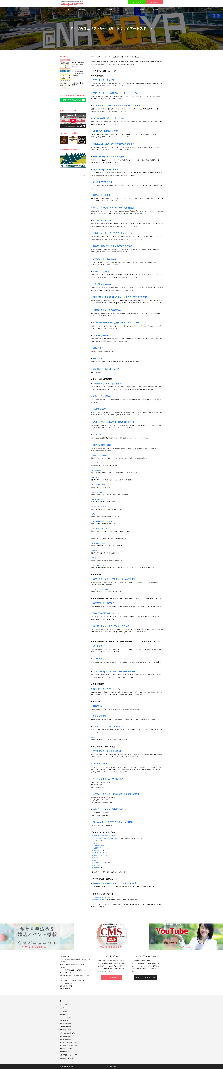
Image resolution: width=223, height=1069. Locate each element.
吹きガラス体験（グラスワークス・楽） (103, 897)
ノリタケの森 (96, 840)
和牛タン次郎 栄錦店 (102, 396)
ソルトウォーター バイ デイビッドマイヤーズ (112, 233)
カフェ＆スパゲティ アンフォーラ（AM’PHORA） (115, 578)
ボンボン (97, 434)
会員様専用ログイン (65, 1020)
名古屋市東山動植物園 (98, 845)
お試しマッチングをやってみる (145, 977)
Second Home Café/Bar (99, 499)
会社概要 (155, 9)
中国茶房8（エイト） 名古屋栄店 (107, 383)
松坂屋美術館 (96, 867)
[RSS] (72, 1066)
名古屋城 (94, 843)
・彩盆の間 (94, 550)
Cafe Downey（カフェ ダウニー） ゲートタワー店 (115, 671)
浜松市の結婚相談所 (65, 1039)
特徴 (126, 9)
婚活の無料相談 (154, 2)
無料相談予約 (111, 977)
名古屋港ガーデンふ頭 (108, 836)
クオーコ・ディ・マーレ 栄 (99, 528)
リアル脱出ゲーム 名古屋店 (99, 862)
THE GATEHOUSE (101, 763)
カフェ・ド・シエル (101, 194)
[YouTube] (67, 1066)
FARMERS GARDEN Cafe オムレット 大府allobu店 (114, 883)
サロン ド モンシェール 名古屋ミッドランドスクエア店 (116, 105)
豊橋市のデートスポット (66, 1049)
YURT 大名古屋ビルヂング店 (105, 131)
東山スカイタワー (97, 850)
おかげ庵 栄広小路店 (102, 444)
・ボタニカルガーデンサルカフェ (100, 543)
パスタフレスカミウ (97, 536)
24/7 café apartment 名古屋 (105, 169)
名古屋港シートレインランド (100, 855)
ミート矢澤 (98, 645)
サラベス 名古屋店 (101, 271)
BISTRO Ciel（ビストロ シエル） (107, 368)
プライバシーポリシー (66, 1017)
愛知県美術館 (96, 865)
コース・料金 (96, 9)
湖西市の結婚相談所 (65, 1036)
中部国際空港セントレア (99, 899)
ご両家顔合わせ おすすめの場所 (68, 1055)
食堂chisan (98, 358)
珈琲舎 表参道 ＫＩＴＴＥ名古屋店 (108, 156)
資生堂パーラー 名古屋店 (104, 602)
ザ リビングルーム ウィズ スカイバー (111, 778)
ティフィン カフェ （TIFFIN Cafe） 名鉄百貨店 (113, 207)
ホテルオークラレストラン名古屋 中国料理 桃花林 (116, 794)
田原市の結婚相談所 (65, 1030)
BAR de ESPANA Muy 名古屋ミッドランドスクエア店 (116, 322)
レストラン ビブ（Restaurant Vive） (109, 726)
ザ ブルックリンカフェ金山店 (100, 589)
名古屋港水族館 (96, 836)
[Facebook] (65, 1066)
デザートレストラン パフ (104, 80)
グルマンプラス (99, 716)
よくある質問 (63, 1011)
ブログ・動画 (141, 9)
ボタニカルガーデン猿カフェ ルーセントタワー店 (115, 92)
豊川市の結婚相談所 (65, 1023)
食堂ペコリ (98, 705)
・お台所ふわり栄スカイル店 (99, 455)
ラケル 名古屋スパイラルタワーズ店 (108, 118)
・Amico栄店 (94, 463)
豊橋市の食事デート (65, 1052)
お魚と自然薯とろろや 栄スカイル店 (102, 521)
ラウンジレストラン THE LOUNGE (108, 750)
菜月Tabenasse (96, 470)
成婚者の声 (111, 9)
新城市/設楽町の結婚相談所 (67, 1033)
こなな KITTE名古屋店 (102, 182)
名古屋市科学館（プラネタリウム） (101, 848)
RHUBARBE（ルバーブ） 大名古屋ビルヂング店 (113, 143)
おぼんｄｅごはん (100, 658)
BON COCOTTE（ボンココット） (107, 613)
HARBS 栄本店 (99, 409)
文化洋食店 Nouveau (102, 284)
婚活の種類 (82, 9)
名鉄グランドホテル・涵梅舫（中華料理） (111, 809)
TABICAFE (93, 737)
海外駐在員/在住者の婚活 (67, 1058)
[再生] (62, 126)
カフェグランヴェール (98, 565)
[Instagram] (60, 1066)
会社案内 (62, 1014)
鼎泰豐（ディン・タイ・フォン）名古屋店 (111, 626)
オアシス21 (95, 858)
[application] (73, 120)
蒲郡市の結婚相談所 (65, 1027)
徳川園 (94, 860)
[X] (63, 1066)
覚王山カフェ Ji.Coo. (102, 688)
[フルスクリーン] (84, 126)
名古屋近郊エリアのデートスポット (70, 1045)
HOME (60, 1001)
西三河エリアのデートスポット (68, 1042)
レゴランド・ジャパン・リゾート (101, 853)
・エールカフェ (95, 477)
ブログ (62, 1008)
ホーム (67, 9)
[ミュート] (81, 126)
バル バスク (98, 348)
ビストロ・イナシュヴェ (103, 220)
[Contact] (70, 1066)
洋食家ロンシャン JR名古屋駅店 (107, 309)
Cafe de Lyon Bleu (101, 335)
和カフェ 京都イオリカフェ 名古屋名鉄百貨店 (112, 245)
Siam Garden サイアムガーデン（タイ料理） (113, 822)
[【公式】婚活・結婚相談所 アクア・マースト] (72, 3)
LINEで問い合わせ (137, 2)
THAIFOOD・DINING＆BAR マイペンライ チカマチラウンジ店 (120, 297)
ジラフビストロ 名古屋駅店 (104, 258)
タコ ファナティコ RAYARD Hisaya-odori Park (113, 421)
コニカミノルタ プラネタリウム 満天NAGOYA (104, 838)
